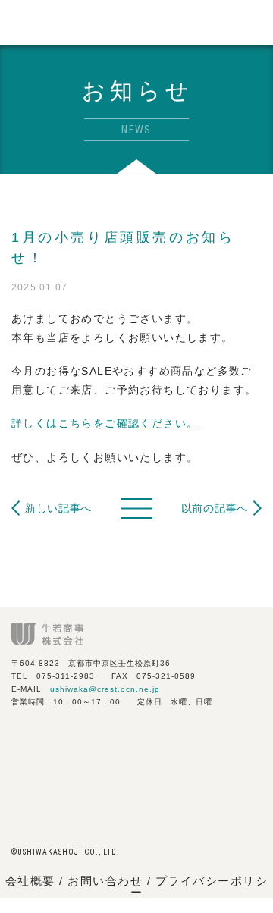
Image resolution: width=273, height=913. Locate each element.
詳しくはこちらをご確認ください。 (104, 423)
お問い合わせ (107, 880)
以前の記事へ (214, 508)
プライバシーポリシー (199, 886)
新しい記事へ (58, 508)
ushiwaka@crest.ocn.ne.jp (105, 689)
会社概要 (30, 880)
